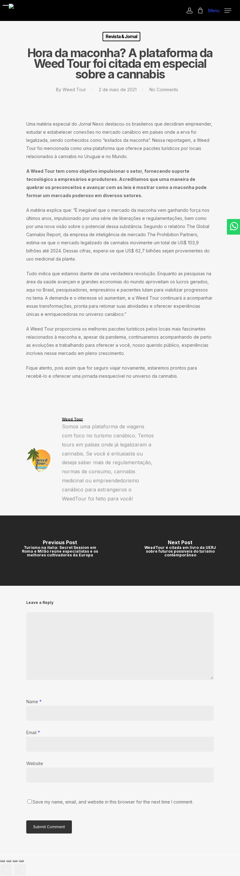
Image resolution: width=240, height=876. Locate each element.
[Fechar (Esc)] (21, 861)
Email (33, 732)
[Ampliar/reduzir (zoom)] (2, 861)
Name (34, 701)
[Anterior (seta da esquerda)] (6, 870)
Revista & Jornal (121, 36)
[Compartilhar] (15, 861)
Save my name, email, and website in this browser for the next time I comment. (112, 801)
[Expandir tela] (8, 861)
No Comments (163, 89)
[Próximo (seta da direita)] (20, 870)
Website (34, 763)
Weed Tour (74, 89)
